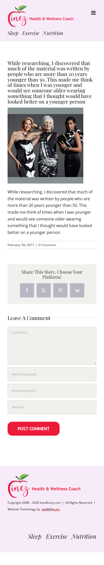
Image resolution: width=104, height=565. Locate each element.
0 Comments (47, 245)
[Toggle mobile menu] (93, 12)
